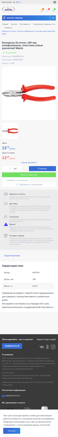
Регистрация (7, 2)
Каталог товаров (15, 18)
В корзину (42, 168)
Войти (18, 2)
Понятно (12, 431)
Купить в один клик (29, 175)
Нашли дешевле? (29, 162)
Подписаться (12, 346)
